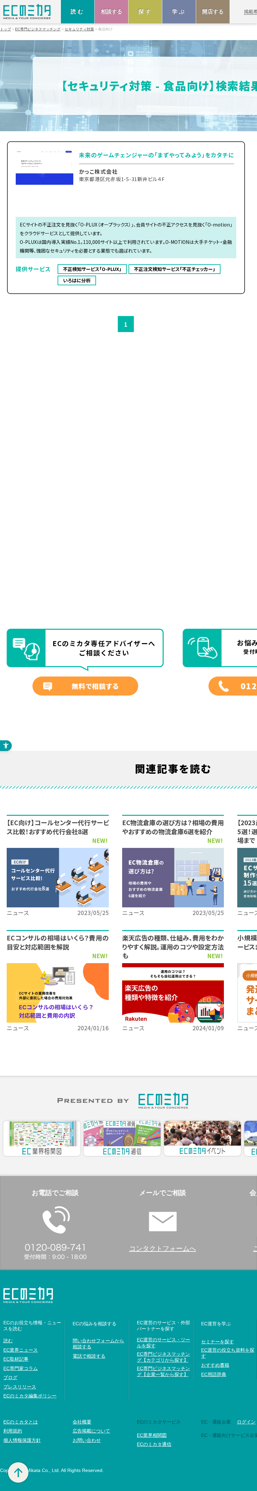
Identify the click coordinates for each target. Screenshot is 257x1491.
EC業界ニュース (20, 1350)
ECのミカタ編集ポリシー (30, 1395)
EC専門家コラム (20, 1368)
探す (145, 11)
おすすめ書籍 (215, 1365)
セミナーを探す (217, 1341)
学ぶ (179, 11)
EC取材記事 (15, 1359)
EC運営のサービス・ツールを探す (163, 1342)
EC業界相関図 (152, 1435)
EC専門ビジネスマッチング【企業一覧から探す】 (163, 1371)
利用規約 (12, 1431)
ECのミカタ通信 (154, 1444)
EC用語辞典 (213, 1374)
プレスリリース (19, 1386)
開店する (213, 11)
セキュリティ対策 (79, 29)
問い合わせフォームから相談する (98, 1343)
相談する (111, 11)
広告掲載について (91, 1431)
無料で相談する (95, 686)
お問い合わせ (87, 1440)
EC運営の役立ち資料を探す (227, 1353)
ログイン (246, 1422)
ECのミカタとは (20, 1422)
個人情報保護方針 (22, 1440)
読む (78, 11)
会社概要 (82, 1422)
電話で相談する (89, 1356)
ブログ (10, 1377)
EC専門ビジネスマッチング (38, 29)
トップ (5, 29)
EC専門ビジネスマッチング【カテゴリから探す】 (163, 1357)
